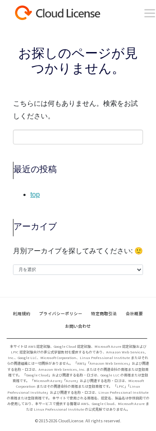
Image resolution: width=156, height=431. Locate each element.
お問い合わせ (78, 326)
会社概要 (134, 313)
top (35, 194)
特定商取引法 (104, 313)
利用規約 (21, 313)
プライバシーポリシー (60, 313)
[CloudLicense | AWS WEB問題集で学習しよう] (71, 13)
